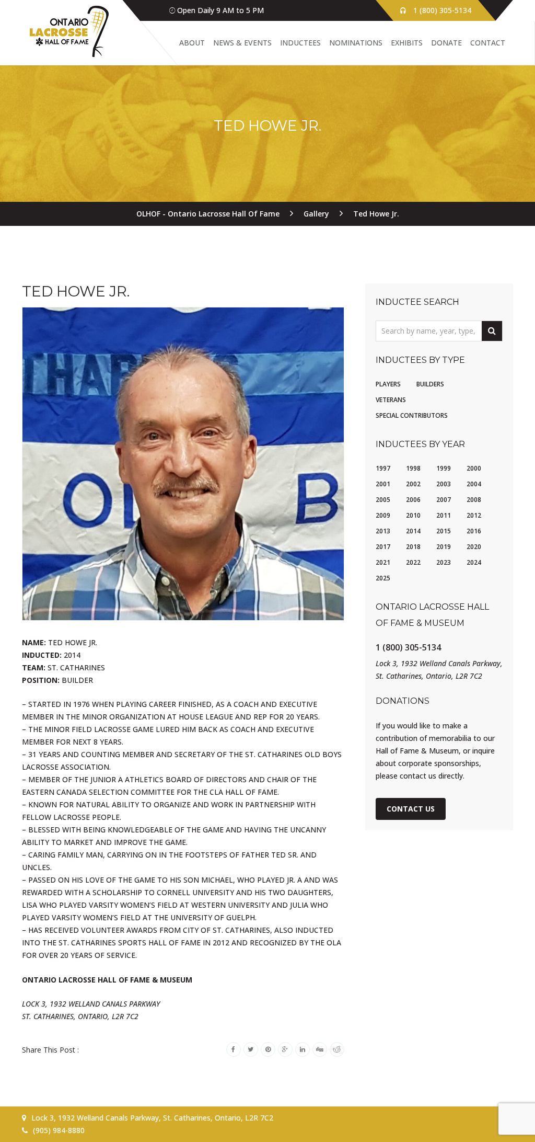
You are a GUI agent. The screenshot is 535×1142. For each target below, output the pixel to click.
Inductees (300, 43)
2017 (383, 546)
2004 (474, 483)
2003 (443, 483)
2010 (413, 515)
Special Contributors (412, 415)
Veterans (391, 399)
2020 (474, 546)
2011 (443, 515)
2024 (474, 562)
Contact (487, 43)
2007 (443, 499)
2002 (413, 483)
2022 (413, 562)
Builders (430, 384)
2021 (383, 562)
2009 (383, 515)
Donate (446, 43)
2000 (474, 468)
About (192, 43)
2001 (383, 483)
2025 (383, 578)
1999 (443, 468)
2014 (413, 531)
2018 (413, 546)
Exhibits (407, 43)
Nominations (355, 43)
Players (388, 384)
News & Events (242, 43)
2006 (413, 499)
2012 (474, 515)
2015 (443, 531)
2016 (474, 531)
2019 (443, 546)
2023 (443, 562)
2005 (383, 499)
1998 (413, 468)
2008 (474, 499)
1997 (383, 468)
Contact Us (411, 809)
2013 (383, 531)
